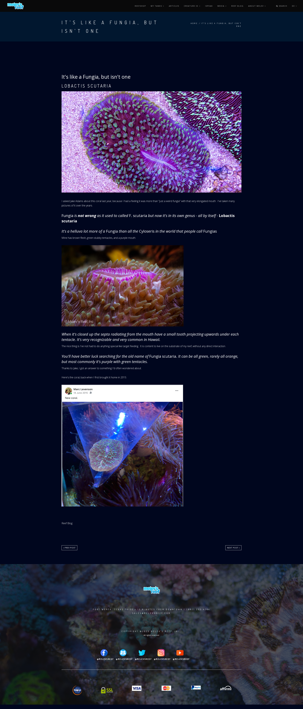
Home (194, 23)
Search (282, 6)
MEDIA (221, 6)
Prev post (70, 547)
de (294, 6)
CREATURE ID (191, 6)
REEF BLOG (237, 6)
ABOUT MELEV (256, 6)
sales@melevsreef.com (151, 613)
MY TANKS (157, 6)
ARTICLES (174, 6)
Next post (233, 547)
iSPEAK (209, 6)
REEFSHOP (140, 6)
